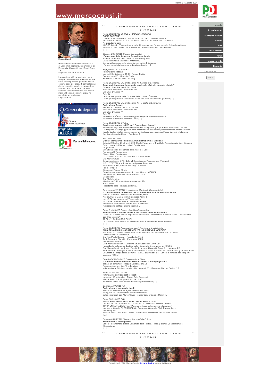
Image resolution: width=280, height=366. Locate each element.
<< (103, 25)
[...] (105, 50)
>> (193, 25)
